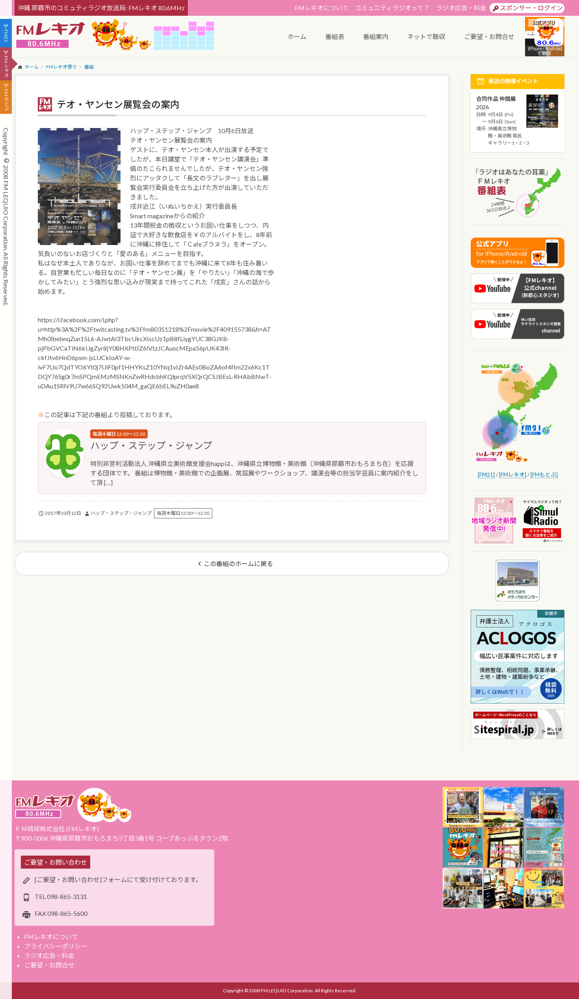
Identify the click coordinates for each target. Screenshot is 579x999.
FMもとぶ (6, 100)
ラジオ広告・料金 (461, 7)
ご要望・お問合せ (49, 965)
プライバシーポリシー (55, 946)
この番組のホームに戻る (238, 563)
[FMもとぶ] (544, 474)
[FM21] (486, 474)
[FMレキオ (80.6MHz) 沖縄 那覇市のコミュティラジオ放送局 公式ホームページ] (84, 35)
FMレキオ (6, 66)
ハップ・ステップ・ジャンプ (151, 445)
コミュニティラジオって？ (392, 7)
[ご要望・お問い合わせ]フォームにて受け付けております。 (118, 879)
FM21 (6, 36)
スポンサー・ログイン (531, 7)
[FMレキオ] (512, 474)
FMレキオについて (322, 7)
